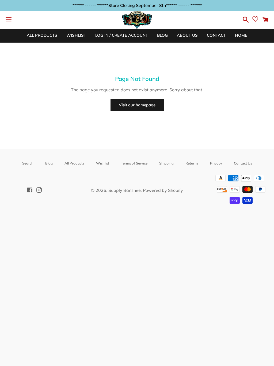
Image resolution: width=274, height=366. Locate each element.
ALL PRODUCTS (42, 35)
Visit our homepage (137, 104)
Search (27, 163)
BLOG (162, 35)
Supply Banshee (124, 190)
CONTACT (216, 35)
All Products (74, 163)
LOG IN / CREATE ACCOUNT (121, 35)
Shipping (166, 163)
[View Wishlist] (255, 20)
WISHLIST (76, 35)
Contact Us (243, 163)
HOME (241, 35)
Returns (191, 163)
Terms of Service (134, 163)
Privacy (216, 163)
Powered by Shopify (163, 190)
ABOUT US (187, 35)
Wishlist (102, 163)
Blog (49, 163)
